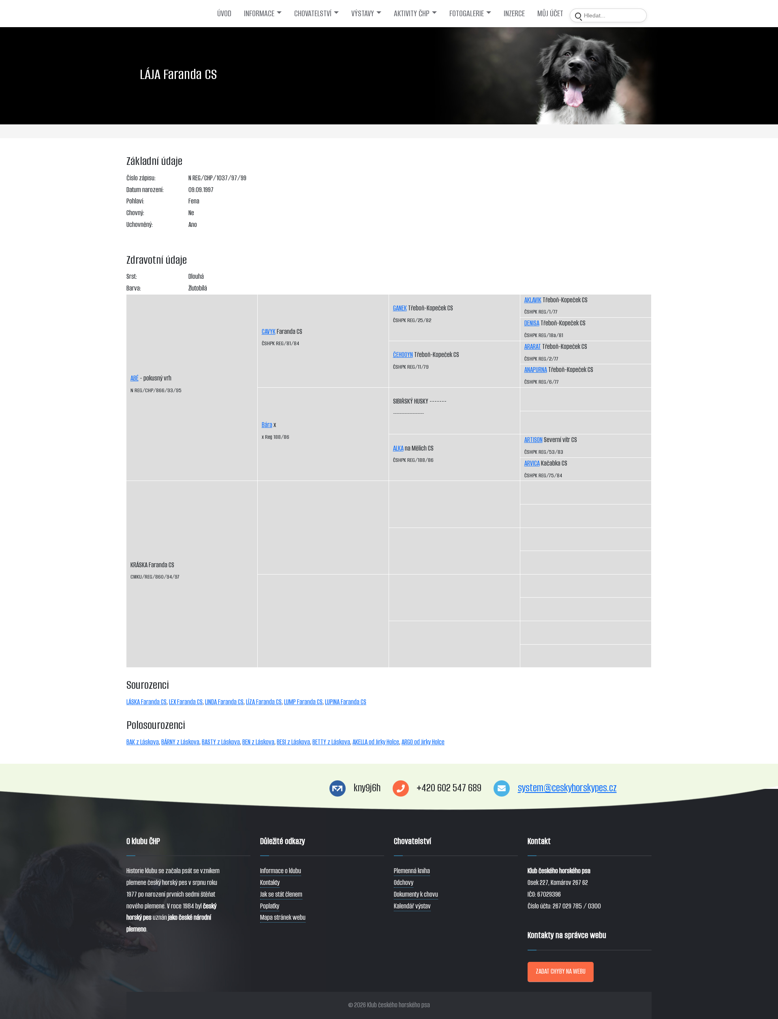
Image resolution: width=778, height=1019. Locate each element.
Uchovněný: (139, 224)
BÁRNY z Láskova (180, 742)
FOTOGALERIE (466, 13)
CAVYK (269, 331)
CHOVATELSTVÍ (312, 13)
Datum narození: (145, 189)
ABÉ (134, 378)
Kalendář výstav (412, 906)
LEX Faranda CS (186, 702)
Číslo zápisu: (141, 178)
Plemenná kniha (412, 871)
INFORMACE (259, 13)
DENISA (531, 323)
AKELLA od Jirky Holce (376, 742)
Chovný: (135, 213)
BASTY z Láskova (221, 742)
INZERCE (514, 13)
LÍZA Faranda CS (264, 702)
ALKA (398, 448)
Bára (267, 424)
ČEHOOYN (403, 354)
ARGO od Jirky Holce (423, 742)
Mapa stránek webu (283, 917)
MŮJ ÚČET (550, 13)
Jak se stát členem (281, 894)
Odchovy (403, 882)
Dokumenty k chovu (416, 894)
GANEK (400, 308)
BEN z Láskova (258, 742)
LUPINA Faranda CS (345, 702)
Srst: (131, 276)
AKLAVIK (532, 300)
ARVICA (532, 463)
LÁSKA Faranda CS (146, 702)
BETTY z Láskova (331, 742)
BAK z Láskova (142, 742)
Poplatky (269, 906)
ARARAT (532, 346)
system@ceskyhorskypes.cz (567, 788)
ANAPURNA (535, 369)
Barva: (133, 288)
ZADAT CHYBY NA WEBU (561, 971)
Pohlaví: (135, 201)
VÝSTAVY (362, 13)
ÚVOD (224, 13)
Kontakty (270, 882)
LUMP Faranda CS (303, 702)
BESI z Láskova (293, 742)
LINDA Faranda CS (224, 702)
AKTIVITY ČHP (412, 13)
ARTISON (533, 439)
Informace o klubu (280, 871)
